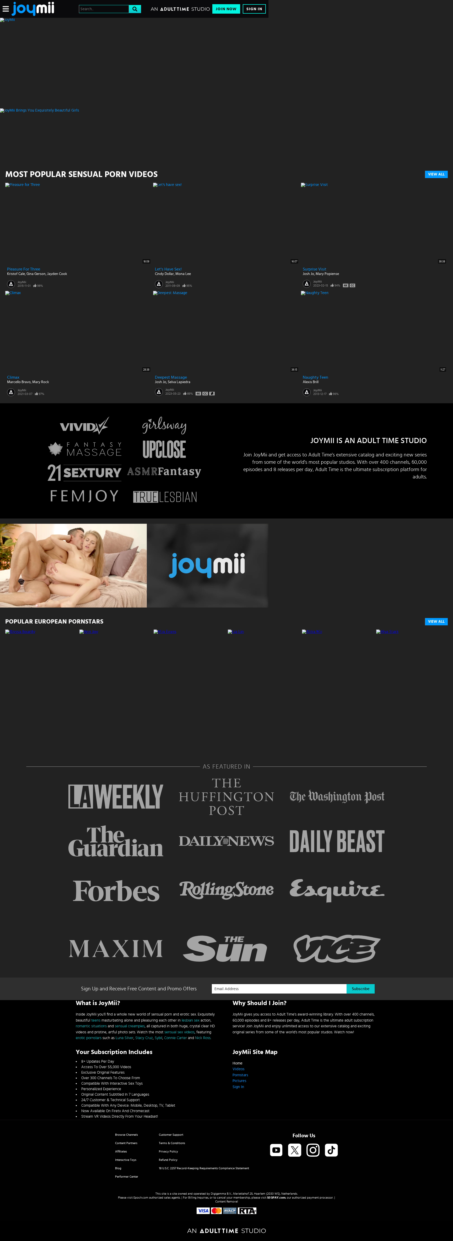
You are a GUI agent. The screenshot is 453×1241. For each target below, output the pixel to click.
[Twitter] (294, 1150)
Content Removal (226, 1201)
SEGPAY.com (276, 1197)
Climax (13, 377)
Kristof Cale (16, 274)
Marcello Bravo (19, 382)
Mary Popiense (327, 274)
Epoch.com (140, 1197)
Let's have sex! (168, 269)
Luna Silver (124, 1038)
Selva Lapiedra (179, 382)
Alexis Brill (311, 382)
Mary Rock (40, 382)
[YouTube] (276, 1150)
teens (95, 1020)
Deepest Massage (171, 377)
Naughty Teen (315, 377)
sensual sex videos (179, 1032)
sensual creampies (130, 1026)
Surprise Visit (314, 269)
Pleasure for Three (23, 269)
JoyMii (22, 282)
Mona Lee (183, 274)
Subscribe (360, 989)
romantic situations (91, 1026)
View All (436, 174)
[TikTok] (331, 1150)
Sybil (158, 1038)
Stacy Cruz (144, 1038)
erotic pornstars (88, 1038)
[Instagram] (313, 1150)
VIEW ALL (436, 622)
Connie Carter (175, 1038)
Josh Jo (308, 274)
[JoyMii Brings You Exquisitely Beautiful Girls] (134, 110)
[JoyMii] (134, 20)
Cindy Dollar (164, 274)
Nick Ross (203, 1038)
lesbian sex (190, 1020)
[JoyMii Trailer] (134, 566)
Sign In (254, 9)
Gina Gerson (36, 274)
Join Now (226, 9)
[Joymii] (33, 9)
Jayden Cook (57, 274)
